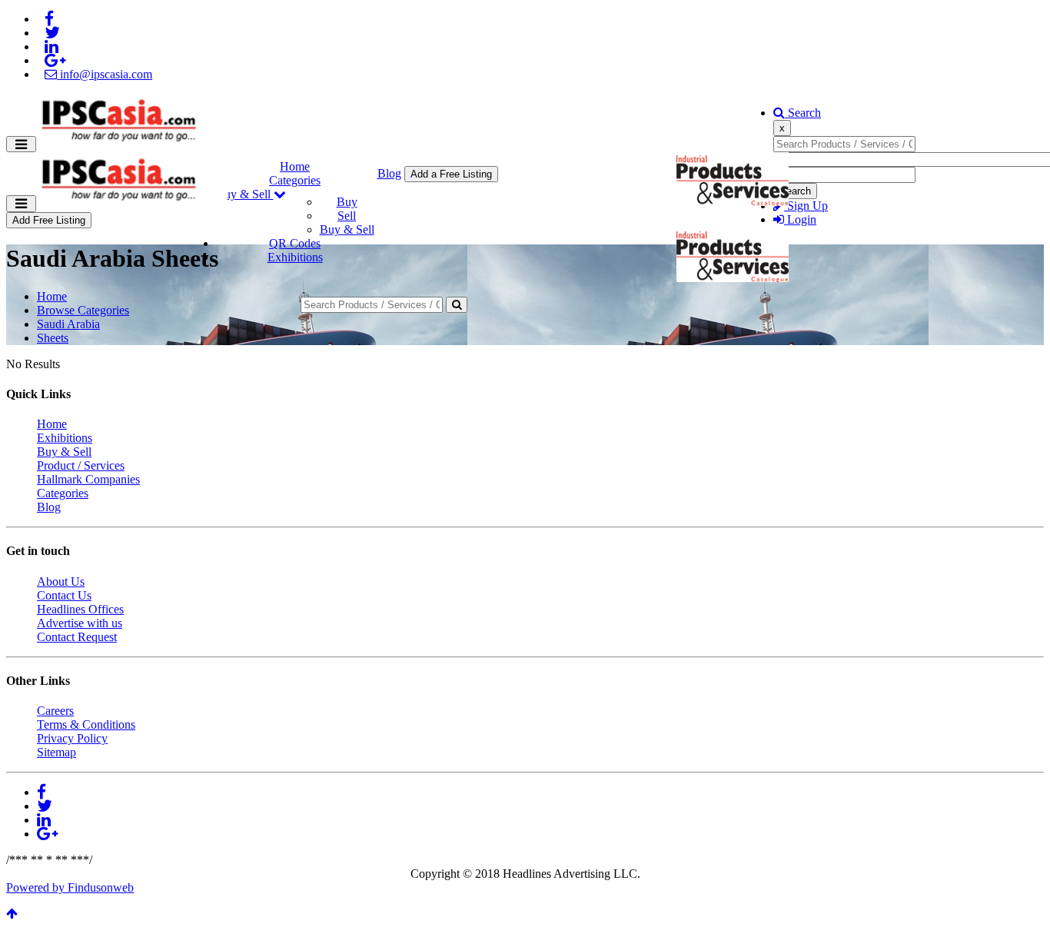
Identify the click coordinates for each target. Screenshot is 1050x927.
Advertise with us (79, 623)
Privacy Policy (72, 738)
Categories (295, 180)
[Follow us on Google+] (55, 60)
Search (803, 112)
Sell (346, 215)
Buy (347, 201)
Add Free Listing (48, 220)
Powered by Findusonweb (70, 887)
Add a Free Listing (451, 174)
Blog (389, 173)
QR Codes (295, 243)
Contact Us (64, 595)
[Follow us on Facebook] (49, 18)
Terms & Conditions (86, 724)
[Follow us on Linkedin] (51, 46)
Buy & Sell (245, 194)
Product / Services (81, 465)
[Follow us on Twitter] (52, 32)
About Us (61, 581)
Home (295, 166)
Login (800, 219)
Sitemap (56, 752)
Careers (55, 710)
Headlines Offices (80, 609)
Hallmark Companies (88, 479)
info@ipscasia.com (104, 74)
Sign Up (806, 205)
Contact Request (77, 636)
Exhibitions (295, 257)
